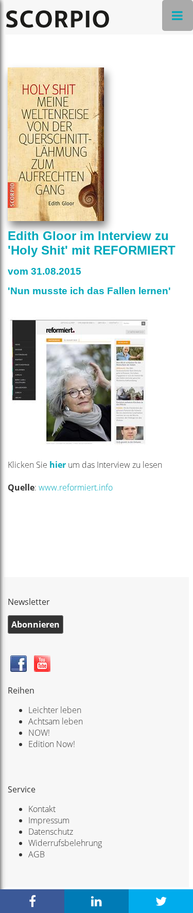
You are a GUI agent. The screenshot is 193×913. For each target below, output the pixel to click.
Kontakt (42, 809)
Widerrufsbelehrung (65, 843)
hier (58, 464)
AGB (36, 854)
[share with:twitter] (161, 901)
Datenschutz (50, 831)
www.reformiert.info (76, 487)
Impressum (48, 820)
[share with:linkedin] (96, 901)
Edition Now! (51, 744)
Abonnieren (35, 624)
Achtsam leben (55, 721)
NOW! (39, 732)
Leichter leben (54, 710)
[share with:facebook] (32, 901)
